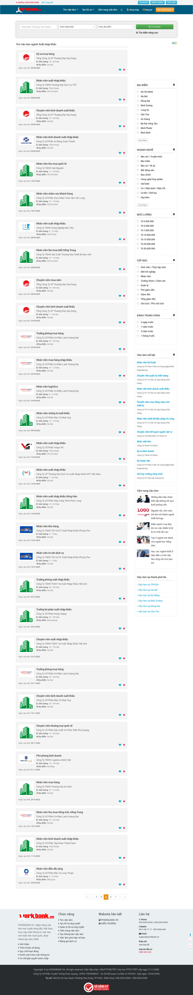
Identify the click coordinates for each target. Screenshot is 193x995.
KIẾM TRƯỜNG (157, 2)
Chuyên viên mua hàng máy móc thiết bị (153, 403)
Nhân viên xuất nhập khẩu (51, 80)
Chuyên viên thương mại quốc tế (54, 725)
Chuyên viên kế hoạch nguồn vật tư (154, 431)
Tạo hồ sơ (87, 9)
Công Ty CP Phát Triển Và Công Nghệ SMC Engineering (155, 368)
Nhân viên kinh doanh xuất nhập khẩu (57, 137)
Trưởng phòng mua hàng (50, 333)
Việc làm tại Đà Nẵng (149, 595)
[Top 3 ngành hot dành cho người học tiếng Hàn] (143, 539)
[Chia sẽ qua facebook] (190, 935)
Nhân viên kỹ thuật (146, 362)
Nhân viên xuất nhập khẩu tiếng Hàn (56, 496)
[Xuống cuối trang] (190, 945)
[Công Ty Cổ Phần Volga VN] (26, 446)
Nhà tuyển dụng (164, 9)
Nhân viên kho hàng (47, 526)
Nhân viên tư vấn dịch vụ (50, 553)
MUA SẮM (171, 2)
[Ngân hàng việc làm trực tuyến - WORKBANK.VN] (28, 9)
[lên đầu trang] (190, 940)
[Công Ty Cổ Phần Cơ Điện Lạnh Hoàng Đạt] (26, 336)
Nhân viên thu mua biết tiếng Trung (56, 250)
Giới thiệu (24, 944)
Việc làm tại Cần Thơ (148, 611)
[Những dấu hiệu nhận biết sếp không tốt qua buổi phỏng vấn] (143, 498)
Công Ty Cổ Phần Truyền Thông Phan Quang (55, 973)
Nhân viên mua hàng (48, 782)
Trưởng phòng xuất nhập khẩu (53, 579)
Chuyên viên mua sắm (48, 280)
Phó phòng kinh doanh (48, 755)
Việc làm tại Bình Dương (150, 600)
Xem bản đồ (144, 944)
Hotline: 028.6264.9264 (28, 2)
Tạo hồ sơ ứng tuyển (69, 923)
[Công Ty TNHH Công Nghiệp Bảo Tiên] (26, 226)
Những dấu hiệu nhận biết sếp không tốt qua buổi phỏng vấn (162, 500)
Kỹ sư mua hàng (45, 54)
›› (124, 896)
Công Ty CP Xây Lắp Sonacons (150, 478)
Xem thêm (142, 140)
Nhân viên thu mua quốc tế (51, 163)
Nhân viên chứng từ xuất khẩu (53, 413)
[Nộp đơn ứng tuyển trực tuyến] (124, 70)
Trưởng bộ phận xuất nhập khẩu (53, 609)
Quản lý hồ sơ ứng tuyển (71, 926)
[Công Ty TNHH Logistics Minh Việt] (26, 758)
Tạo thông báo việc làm (71, 934)
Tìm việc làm (69, 9)
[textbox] (38, 26)
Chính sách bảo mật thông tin (34, 954)
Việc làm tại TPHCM (148, 584)
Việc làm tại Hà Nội (148, 589)
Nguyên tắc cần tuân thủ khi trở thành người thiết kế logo (162, 514)
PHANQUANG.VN (109, 919)
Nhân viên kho (144, 441)
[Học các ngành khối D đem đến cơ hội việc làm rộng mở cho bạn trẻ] (143, 552)
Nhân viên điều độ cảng (49, 868)
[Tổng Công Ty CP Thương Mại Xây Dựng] (26, 57)
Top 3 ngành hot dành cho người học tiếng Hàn (162, 541)
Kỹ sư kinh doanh (145, 451)
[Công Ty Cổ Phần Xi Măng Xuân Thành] (26, 140)
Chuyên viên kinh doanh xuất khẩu (55, 110)
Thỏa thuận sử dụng (29, 947)
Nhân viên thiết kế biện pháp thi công (155, 418)
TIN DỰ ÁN (143, 2)
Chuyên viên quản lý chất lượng (152, 375)
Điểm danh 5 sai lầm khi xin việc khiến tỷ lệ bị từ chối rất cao (162, 528)
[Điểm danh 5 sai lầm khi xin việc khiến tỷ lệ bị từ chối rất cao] (143, 525)
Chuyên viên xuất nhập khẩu (52, 639)
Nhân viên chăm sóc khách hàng (54, 193)
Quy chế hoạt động (29, 951)
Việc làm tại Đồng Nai (149, 606)
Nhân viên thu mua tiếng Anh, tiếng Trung (59, 812)
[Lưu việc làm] (120, 70)
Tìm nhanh (156, 26)
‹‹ (87, 896)
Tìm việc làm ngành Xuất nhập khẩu (36, 44)
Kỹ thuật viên (143, 460)
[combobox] (77, 26)
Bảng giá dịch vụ (68, 941)
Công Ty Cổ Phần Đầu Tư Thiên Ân (152, 436)
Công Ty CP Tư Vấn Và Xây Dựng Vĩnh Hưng (153, 381)
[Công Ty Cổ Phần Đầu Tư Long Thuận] (26, 871)
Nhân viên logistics (47, 386)
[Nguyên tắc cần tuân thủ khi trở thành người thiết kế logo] (143, 512)
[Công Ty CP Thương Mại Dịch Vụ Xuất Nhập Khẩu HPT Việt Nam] (26, 473)
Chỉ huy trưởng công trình (150, 473)
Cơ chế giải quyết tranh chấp (33, 958)
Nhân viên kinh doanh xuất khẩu (153, 388)
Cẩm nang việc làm (107, 9)
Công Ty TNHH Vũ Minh (147, 445)
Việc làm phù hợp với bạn (72, 937)
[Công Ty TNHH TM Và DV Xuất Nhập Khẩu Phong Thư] (26, 529)
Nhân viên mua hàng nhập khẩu (54, 360)
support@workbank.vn (149, 936)
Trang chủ (48, 2)
